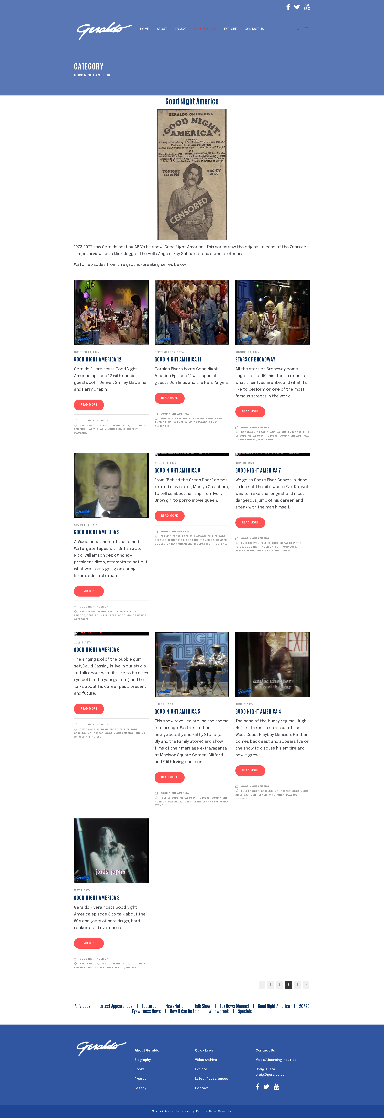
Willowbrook (219, 1011)
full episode (89, 425)
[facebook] (288, 7)
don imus (166, 419)
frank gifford (170, 536)
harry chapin (96, 429)
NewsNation (175, 1006)
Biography (143, 1060)
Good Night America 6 (97, 649)
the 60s (131, 967)
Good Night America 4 (258, 711)
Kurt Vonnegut (285, 547)
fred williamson (194, 536)
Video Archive (205, 29)
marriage (174, 802)
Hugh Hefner (258, 795)
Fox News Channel (234, 1006)
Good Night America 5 (177, 711)
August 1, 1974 (166, 463)
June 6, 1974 (244, 704)
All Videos (82, 1006)
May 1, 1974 (82, 891)
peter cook (266, 440)
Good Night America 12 (97, 359)
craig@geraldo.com (271, 1074)
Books (140, 1069)
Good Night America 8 (177, 470)
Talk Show (203, 1006)
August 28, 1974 (247, 352)
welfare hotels (90, 737)
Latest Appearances (116, 1006)
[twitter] (297, 7)
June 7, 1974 (164, 704)
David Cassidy (90, 729)
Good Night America (94, 421)
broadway (248, 432)
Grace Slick (96, 967)
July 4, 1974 (83, 643)
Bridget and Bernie (93, 612)
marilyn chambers (179, 544)
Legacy (180, 29)
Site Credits (220, 1111)
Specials (245, 1011)
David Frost (109, 729)
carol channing (268, 432)
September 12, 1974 (169, 352)
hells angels (177, 422)
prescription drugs (249, 551)
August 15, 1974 (86, 525)
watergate (81, 619)
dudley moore (291, 432)
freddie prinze (118, 612)
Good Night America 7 (258, 470)
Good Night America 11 (178, 359)
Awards (140, 1078)
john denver (117, 429)
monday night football (210, 544)
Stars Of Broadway (255, 359)
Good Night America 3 (97, 897)
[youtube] (307, 7)
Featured (149, 1006)
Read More (89, 404)
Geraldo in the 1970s (114, 425)
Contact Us (254, 29)
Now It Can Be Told (184, 1011)
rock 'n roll (115, 967)
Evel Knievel (250, 543)
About (162, 29)
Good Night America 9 (97, 531)
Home (144, 29)
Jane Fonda (276, 795)
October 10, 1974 (87, 352)
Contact (202, 1088)
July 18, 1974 (245, 463)
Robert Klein (192, 802)
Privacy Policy (194, 1111)
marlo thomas (245, 440)
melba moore (198, 422)
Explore (230, 29)
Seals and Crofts (278, 551)
